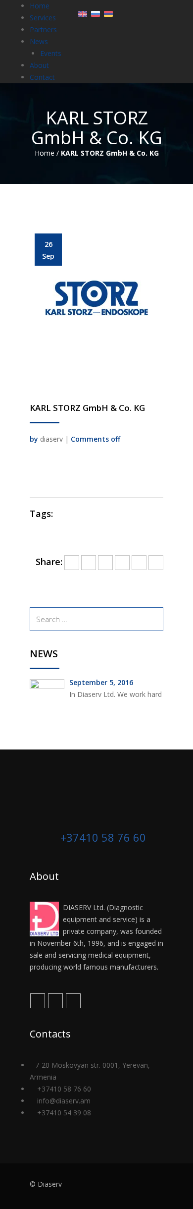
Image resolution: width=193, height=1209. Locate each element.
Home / (47, 153)
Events (50, 53)
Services (43, 17)
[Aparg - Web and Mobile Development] (144, 1186)
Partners (43, 29)
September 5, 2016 (101, 682)
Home (39, 5)
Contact (42, 77)
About (39, 65)
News (39, 41)
